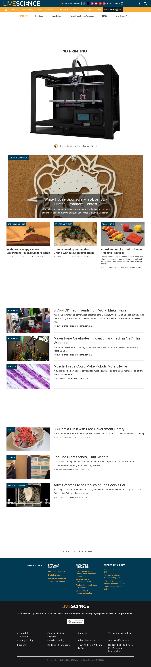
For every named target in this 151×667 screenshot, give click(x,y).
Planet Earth (62, 9)
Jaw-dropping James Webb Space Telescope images (86, 574)
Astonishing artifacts (56, 582)
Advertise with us (88, 640)
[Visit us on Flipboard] (100, 3)
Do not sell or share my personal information (120, 648)
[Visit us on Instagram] (92, 3)
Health (40, 9)
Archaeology (27, 9)
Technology (86, 9)
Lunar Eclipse (56, 16)
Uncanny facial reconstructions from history (84, 593)
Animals (14, 9)
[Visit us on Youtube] (96, 3)
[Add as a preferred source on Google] (75, 621)
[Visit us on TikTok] (104, 3)
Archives (88, 551)
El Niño (105, 16)
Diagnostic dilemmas (57, 578)
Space (74, 9)
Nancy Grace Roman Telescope (82, 16)
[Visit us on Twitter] (88, 3)
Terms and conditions (121, 633)
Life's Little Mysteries (57, 572)
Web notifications (118, 640)
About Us (83, 633)
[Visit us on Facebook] (84, 3)
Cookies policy (56, 640)
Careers (21, 645)
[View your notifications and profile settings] (139, 3)
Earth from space (55, 575)
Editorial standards (58, 645)
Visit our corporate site (120, 613)
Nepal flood (38, 16)
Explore (97, 9)
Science (49, 9)
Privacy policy (25, 640)
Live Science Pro (122, 16)
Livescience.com (69, 146)
